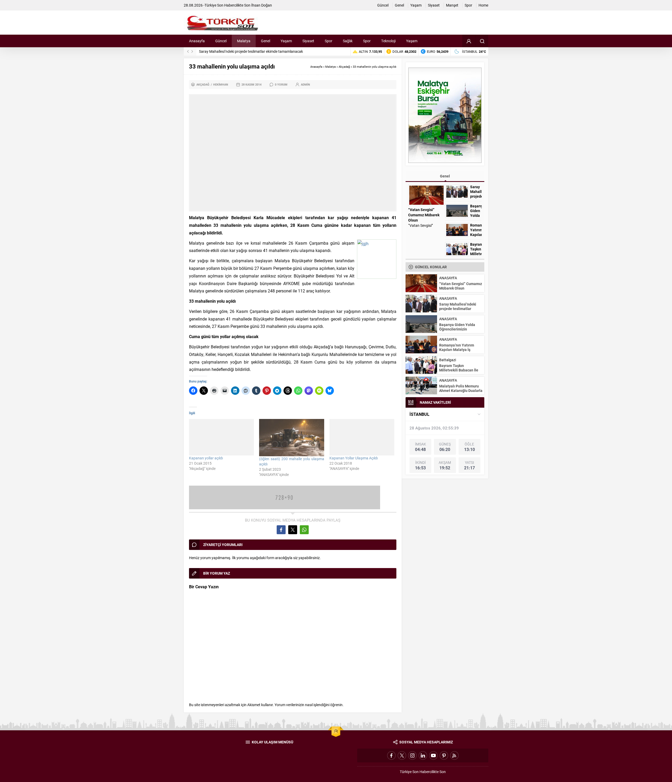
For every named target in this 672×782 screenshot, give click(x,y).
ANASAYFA (448, 278)
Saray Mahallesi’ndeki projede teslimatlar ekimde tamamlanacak (251, 51)
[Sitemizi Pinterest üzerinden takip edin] (444, 755)
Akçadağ (344, 67)
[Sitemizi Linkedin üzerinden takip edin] (423, 755)
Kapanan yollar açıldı (206, 457)
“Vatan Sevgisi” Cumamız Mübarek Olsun (423, 215)
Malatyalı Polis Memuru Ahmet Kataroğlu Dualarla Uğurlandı (460, 390)
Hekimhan (220, 84)
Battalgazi (447, 360)
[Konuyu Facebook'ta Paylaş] (281, 529)
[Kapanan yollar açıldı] (221, 437)
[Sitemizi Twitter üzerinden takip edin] (402, 755)
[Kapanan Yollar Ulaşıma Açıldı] (361, 437)
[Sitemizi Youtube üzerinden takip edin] (433, 755)
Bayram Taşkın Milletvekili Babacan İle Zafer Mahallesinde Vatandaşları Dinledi (458, 372)
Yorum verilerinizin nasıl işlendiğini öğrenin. (309, 704)
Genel (445, 176)
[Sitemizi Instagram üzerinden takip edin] (412, 755)
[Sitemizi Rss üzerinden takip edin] (454, 755)
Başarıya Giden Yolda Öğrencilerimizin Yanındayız (476, 215)
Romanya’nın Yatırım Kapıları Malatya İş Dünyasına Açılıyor (456, 349)
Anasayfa (316, 67)
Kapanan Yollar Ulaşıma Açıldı (353, 457)
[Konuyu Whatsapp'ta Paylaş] (304, 529)
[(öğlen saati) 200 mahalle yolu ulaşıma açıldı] (291, 437)
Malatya (330, 67)
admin (305, 84)
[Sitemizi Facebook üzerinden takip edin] (391, 755)
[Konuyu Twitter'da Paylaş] (292, 529)
